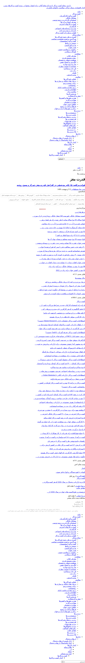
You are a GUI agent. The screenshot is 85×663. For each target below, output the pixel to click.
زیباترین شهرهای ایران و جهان (65, 108)
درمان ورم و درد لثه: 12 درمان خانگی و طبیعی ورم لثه (65, 282)
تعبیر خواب (72, 47)
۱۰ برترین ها (71, 130)
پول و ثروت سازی (69, 64)
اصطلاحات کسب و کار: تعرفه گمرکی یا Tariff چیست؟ (65, 332)
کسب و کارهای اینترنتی (67, 24)
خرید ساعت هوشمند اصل (9, 195)
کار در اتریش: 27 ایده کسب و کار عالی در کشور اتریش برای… (62, 445)
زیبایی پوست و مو (69, 83)
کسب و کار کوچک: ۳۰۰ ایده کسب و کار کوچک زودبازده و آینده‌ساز (61, 363)
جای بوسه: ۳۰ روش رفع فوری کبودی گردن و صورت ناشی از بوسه (60, 255)
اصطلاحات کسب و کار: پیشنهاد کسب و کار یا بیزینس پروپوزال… (61, 360)
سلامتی (78, 77)
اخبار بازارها (72, 142)
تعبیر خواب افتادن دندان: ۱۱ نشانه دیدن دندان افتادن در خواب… (62, 263)
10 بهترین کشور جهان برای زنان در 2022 (70, 270)
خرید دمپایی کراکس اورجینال (67, 204)
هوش (74, 73)
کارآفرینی (72, 26)
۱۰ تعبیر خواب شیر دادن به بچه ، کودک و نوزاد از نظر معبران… (62, 259)
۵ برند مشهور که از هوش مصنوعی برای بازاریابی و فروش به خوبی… (60, 344)
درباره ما (77, 504)
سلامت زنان (71, 92)
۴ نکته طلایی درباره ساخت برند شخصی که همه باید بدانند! (64, 313)
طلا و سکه (68, 144)
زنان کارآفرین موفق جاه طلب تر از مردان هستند (67, 317)
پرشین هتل (21, 195)
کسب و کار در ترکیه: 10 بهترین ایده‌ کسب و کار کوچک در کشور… (61, 383)
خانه (79, 12)
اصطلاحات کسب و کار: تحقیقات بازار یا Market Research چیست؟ (61, 321)
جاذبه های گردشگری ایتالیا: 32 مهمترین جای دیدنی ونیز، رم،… (62, 228)
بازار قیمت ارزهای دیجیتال (62, 138)
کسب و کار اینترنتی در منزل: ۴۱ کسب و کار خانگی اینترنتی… (62, 414)
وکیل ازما (68, 199)
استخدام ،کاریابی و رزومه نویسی (64, 20)
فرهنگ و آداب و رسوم (68, 106)
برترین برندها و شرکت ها (67, 117)
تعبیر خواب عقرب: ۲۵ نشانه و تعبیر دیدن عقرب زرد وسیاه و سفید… (60, 243)
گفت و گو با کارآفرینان (68, 16)
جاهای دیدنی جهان (69, 104)
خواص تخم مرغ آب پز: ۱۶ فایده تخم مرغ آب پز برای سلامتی (63, 224)
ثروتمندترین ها (71, 113)
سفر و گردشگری (74, 96)
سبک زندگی (76, 35)
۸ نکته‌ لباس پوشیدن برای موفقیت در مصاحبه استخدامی (64, 356)
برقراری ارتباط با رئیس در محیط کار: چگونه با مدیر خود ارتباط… (61, 290)
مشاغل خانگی (71, 18)
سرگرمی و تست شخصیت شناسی (63, 39)
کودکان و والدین (70, 52)
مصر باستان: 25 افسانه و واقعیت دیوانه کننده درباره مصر (64, 294)
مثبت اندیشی (71, 75)
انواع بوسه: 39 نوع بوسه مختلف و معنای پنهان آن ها (66, 239)
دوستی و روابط (70, 43)
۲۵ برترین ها (71, 132)
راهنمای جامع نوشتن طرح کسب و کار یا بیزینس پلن (66, 441)
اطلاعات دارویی (70, 89)
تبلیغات (78, 502)
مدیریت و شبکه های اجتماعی (65, 28)
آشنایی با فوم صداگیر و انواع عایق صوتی (70, 472)
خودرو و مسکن (66, 151)
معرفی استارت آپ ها (68, 22)
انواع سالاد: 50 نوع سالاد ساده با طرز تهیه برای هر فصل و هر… (62, 220)
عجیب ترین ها (71, 115)
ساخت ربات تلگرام (79, 199)
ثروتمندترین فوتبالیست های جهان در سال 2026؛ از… (66, 492)
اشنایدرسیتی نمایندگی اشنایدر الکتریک (42, 199)
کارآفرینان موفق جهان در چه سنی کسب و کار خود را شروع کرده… (60, 340)
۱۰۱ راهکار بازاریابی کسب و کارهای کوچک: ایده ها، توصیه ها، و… (61, 325)
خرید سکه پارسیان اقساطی (43, 204)
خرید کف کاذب (59, 199)
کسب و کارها (62, 153)
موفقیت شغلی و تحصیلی (67, 60)
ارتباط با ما (77, 506)
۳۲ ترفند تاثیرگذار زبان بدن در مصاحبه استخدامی (67, 406)
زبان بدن (73, 71)
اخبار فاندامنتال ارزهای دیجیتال (60, 140)
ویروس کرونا (71, 94)
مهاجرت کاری (71, 100)
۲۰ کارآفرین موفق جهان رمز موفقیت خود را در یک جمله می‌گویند (61, 422)
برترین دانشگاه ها (70, 123)
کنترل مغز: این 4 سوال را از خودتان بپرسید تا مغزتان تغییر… (63, 286)
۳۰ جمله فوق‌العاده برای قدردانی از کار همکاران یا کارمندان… (62, 433)
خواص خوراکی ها (70, 79)
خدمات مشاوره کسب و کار (76, 195)
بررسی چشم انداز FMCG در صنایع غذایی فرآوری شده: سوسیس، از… (59, 336)
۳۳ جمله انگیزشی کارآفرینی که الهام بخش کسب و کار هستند (63, 453)
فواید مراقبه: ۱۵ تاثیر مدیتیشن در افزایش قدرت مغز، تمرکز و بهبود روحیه (51, 185)
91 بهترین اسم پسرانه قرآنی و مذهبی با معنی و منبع (66, 231)
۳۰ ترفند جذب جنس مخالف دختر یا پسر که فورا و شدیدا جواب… (61, 247)
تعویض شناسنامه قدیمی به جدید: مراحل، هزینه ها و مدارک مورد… (61, 251)
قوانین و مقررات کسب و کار (65, 33)
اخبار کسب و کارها (56, 155)
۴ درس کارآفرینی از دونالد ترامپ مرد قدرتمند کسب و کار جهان (62, 329)
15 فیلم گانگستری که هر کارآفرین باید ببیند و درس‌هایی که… (63, 309)
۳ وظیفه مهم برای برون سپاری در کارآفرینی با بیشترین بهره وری (61, 410)
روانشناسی (72, 85)
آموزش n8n (30, 195)
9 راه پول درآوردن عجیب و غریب (73, 429)
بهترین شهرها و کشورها (67, 98)
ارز (71, 146)
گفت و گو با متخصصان (68, 41)
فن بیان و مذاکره (70, 68)
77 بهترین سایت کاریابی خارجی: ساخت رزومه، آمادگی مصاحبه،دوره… (59, 398)
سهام (70, 149)
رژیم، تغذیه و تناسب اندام (67, 87)
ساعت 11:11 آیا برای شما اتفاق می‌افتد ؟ (70, 235)
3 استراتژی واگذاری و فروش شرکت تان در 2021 (67, 449)
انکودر (55, 204)
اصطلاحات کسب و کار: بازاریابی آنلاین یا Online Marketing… (63, 375)
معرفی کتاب (71, 56)
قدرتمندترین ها (71, 119)
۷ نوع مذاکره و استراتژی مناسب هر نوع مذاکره (68, 367)
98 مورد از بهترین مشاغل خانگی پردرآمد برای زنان (66, 266)
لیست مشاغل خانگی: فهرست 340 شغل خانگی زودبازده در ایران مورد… (58, 216)
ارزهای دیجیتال (70, 136)
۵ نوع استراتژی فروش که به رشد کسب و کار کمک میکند (64, 418)
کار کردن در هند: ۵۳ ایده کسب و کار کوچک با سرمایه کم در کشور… (60, 394)
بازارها (78, 134)
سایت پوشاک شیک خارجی (43, 195)
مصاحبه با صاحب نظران (67, 66)
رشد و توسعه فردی (69, 58)
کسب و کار (76, 14)
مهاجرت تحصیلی (70, 102)
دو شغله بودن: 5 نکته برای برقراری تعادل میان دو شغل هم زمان (61, 391)
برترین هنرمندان (70, 121)
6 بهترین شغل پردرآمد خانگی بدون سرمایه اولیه (67, 379)
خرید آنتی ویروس (14, 199)
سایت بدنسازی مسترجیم (59, 195)
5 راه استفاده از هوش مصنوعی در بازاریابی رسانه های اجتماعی (62, 402)
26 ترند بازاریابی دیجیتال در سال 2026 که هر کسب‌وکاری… (63, 482)
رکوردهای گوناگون (69, 125)
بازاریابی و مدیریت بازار (67, 30)
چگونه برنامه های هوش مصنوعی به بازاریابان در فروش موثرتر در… (60, 457)
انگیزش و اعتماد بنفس (68, 62)
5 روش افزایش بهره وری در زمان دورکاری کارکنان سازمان (63, 426)
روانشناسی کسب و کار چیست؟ (73, 387)
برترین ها (77, 111)
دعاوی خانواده (25, 199)
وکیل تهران (81, 204)
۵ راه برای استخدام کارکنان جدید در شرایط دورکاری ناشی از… (62, 305)
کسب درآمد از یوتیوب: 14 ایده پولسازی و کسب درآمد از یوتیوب (62, 437)
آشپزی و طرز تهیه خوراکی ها (65, 37)
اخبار (83, 468)
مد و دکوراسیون (70, 45)
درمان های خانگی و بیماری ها (65, 81)
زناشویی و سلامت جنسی (67, 49)
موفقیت (78, 54)
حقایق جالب (71, 127)
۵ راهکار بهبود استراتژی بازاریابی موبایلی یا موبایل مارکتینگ (63, 352)
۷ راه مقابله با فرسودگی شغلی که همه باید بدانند (67, 348)
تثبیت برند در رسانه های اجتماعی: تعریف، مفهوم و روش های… (62, 371)
